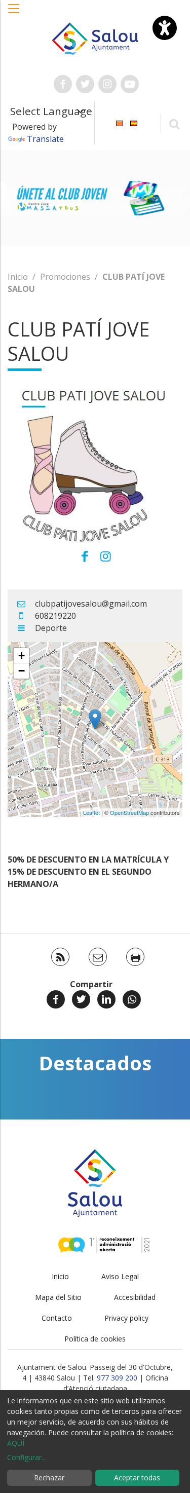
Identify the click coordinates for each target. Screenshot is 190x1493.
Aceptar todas (137, 1477)
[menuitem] (119, 122)
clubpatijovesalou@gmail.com (91, 603)
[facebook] (84, 555)
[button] (14, 13)
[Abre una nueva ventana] (63, 84)
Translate (45, 138)
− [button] (21, 670)
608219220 (55, 615)
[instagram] (106, 555)
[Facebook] (56, 999)
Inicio (18, 276)
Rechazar (49, 1477)
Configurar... (26, 1457)
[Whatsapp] (132, 999)
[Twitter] (81, 999)
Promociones (65, 276)
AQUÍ (15, 1443)
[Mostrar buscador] (174, 123)
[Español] (133, 122)
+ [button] (21, 655)
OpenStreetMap (129, 812)
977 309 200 (117, 1378)
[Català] (119, 122)
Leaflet (91, 812)
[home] (95, 37)
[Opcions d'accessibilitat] (164, 28)
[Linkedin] (106, 999)
